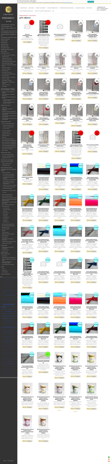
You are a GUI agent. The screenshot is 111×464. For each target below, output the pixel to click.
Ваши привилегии (52, 7)
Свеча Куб (4, 137)
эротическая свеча (10, 375)
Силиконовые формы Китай (8, 181)
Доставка (31, 7)
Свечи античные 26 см (6, 26)
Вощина (3, 230)
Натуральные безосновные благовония (8, 248)
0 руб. (9, 21)
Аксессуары (4, 51)
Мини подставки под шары (8, 264)
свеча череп (12, 352)
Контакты (89, 7)
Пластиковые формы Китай (8, 174)
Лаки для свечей (5, 229)
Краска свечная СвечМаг (7, 196)
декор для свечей (10, 297)
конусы (4, 334)
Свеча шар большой (6, 130)
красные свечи (11, 334)
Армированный (6, 217)
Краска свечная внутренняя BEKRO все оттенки (9, 203)
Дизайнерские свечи (6, 157)
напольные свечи (8, 341)
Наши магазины (80, 7)
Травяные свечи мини (6, 58)
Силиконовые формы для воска (9, 179)
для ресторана (7, 316)
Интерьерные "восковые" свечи (9, 37)
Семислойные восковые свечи (8, 74)
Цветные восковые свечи (7, 63)
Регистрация (10, 460)
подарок (4, 347)
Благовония (4, 245)
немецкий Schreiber (7, 209)
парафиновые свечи (8, 345)
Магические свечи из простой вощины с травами (9, 100)
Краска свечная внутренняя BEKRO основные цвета (9, 200)
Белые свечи (4, 42)
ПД (53, 11)
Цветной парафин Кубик (7, 194)
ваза (4, 297)
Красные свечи (4, 46)
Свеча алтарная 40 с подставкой (9, 143)
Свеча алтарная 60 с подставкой (9, 142)
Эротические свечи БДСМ (7, 160)
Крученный (5, 220)
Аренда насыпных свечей (7, 49)
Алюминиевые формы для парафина (8, 178)
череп (8, 368)
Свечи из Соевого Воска (7, 161)
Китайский (5, 211)
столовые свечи (10, 363)
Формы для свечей (6, 172)
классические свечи (8, 329)
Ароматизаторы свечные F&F (8, 224)
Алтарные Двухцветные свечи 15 (9, 147)
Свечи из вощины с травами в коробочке (8, 95)
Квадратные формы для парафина (10, 185)
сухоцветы (5, 366)
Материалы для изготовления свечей (8, 170)
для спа (11, 318)
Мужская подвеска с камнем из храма (9, 260)
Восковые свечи (5, 53)
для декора (8, 311)
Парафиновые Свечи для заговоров (7, 109)
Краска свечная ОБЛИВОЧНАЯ (8, 204)
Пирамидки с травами (7, 80)
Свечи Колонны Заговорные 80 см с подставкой (9, 114)
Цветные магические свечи (8, 125)
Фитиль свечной (5, 206)
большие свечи (10, 295)
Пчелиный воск (5, 232)
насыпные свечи (8, 343)
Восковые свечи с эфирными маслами (8, 83)
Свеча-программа (5, 39)
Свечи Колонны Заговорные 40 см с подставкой (9, 119)
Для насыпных (6, 212)
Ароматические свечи (6, 163)
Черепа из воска (5, 75)
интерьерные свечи (8, 327)
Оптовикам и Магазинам (67, 7)
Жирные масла (5, 235)
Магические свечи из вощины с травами (9, 98)
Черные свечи (4, 40)
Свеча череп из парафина (7, 148)
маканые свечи (8, 338)
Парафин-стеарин (5, 227)
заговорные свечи (8, 320)
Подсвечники (4, 252)
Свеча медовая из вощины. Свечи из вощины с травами (8, 89)
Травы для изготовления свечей (9, 241)
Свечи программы (5, 274)
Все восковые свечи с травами (8, 55)
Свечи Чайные (5, 150)
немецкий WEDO (6, 208)
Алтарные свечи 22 (6, 132)
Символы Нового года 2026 (8, 24)
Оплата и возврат (41, 7)
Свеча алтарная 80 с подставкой (9, 140)
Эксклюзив (4, 86)
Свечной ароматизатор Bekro (8, 225)
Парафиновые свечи (6, 121)
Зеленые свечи (4, 44)
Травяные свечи (5, 56)
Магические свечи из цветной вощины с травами (9, 103)
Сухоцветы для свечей (7, 243)
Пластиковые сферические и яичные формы (8, 183)
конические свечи (8, 332)
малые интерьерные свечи (7, 154)
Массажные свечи (6, 165)
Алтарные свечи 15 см (6, 134)
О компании (23, 7)
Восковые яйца (5, 70)
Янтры (2, 266)
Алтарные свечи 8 (5, 135)
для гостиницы (7, 309)
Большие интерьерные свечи (8, 156)
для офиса (11, 314)
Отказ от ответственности (43, 11)
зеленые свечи (8, 325)
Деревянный (5, 214)
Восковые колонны (6, 67)
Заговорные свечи (5, 105)
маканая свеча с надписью (8, 336)
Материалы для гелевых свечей (9, 190)
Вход (4, 460)
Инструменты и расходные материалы (7, 239)
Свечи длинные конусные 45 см (9, 32)
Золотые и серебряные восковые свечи (9, 65)
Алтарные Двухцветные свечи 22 (9, 145)
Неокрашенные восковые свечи (9, 61)
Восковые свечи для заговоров (9, 111)
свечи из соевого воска (7, 354)
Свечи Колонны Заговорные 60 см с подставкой (9, 116)
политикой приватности (68, 2)
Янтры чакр (4, 270)
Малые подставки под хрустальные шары (7, 262)
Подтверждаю (90, 1)
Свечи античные (6, 128)
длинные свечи (11, 307)
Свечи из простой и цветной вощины (8, 92)
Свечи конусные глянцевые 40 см (8, 35)
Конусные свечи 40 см (6, 72)
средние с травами (6, 84)
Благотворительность (26, 11)
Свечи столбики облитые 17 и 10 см (8, 29)
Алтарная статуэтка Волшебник (9, 257)
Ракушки (4, 192)
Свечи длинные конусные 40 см (9, 31)
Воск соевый (4, 237)
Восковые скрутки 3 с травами (8, 77)
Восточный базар (5, 254)
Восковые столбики (6, 69)
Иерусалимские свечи (6, 167)
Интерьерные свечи (5, 152)
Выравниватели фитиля (7, 188)
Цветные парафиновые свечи (8, 123)
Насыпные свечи (5, 47)
